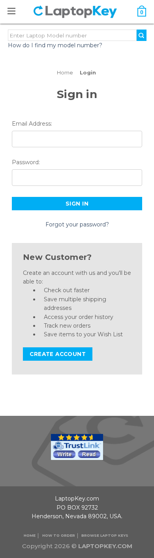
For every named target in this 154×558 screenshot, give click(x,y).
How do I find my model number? (55, 45)
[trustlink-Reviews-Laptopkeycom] (77, 446)
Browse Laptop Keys (104, 535)
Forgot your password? (77, 224)
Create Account (58, 354)
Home (30, 535)
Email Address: (32, 123)
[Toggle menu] (15, 11)
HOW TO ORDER (58, 535)
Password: (26, 162)
